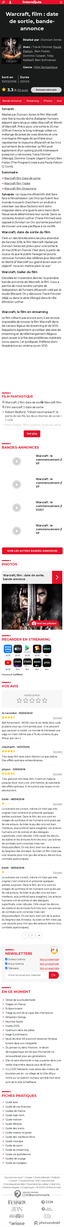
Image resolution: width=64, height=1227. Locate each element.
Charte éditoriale (42, 1177)
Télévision (13, 968)
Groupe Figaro (28, 1187)
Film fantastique (46, 67)
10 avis (22, 90)
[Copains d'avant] (17, 1216)
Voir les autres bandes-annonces (32, 550)
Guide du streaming (17, 1149)
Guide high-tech (14, 1115)
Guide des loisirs (14, 1128)
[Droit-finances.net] (47, 1209)
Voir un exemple (49, 959)
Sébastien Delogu (15, 1017)
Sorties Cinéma (16, 959)
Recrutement (47, 1181)
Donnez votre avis (46, 90)
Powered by (6, 675)
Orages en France (15, 1004)
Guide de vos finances (18, 1106)
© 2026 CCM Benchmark (49, 1187)
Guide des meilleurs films (20, 1136)
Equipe (29, 1177)
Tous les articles (26, 1181)
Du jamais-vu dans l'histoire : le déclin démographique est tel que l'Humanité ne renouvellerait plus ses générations (29, 1052)
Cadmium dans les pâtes (19, 1030)
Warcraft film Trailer (17, 183)
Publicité (56, 1177)
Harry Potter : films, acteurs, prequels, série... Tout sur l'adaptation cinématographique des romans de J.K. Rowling (33, 428)
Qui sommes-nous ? (14, 1177)
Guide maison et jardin (18, 1132)
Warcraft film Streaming (20, 188)
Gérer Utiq (55, 1184)
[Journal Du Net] (17, 1209)
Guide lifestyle (13, 1123)
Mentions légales (11, 1187)
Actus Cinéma (15, 963)
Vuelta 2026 (12, 1025)
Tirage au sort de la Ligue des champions (29, 1012)
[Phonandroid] (47, 1223)
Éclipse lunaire (14, 1008)
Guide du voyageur (16, 1162)
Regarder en (32, 100)
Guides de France (15, 1111)
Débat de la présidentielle (20, 1000)
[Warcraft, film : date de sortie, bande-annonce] (11, 51)
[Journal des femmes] (17, 1202)
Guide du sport (14, 1145)
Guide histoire (13, 1119)
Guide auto (11, 1102)
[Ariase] (17, 1223)
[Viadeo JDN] (47, 1216)
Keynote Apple (14, 1021)
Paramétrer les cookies (37, 1184)
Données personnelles (14, 1184)
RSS (38, 1181)
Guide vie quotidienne (18, 1154)
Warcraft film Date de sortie (22, 178)
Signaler (57, 717)
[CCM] (47, 1202)
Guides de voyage (15, 1158)
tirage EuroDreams (16, 1034)
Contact (13, 1181)
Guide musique (14, 1141)
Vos (59, 100)
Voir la (12, 100)
